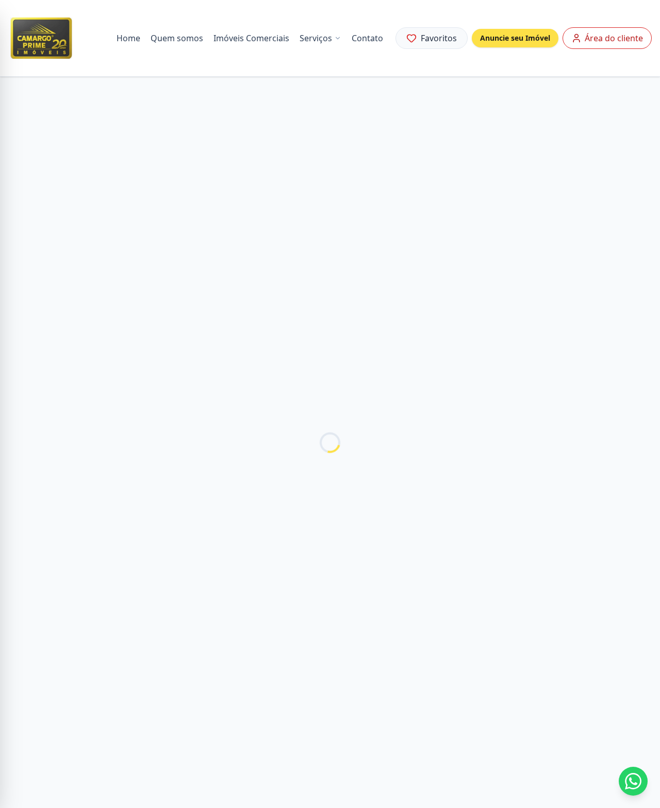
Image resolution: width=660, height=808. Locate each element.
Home (128, 38)
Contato (367, 38)
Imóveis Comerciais (251, 38)
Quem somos (177, 38)
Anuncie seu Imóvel (515, 38)
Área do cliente (614, 38)
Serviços (316, 38)
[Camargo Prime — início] (41, 38)
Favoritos (439, 38)
